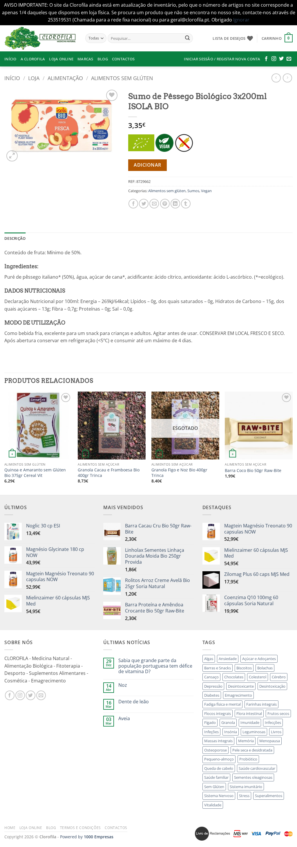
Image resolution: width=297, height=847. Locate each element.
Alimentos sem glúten (122, 78)
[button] (277, 38)
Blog (102, 59)
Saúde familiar (216, 777)
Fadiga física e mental (222, 704)
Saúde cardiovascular (257, 768)
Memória (246, 740)
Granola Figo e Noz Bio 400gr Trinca (179, 472)
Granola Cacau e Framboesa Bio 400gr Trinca (109, 472)
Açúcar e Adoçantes (259, 658)
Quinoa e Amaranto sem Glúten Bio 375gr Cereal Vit (35, 472)
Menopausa (269, 740)
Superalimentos (268, 795)
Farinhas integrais (261, 704)
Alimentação (65, 78)
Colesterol (257, 677)
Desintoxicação (272, 686)
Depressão (213, 686)
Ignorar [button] (241, 20)
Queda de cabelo (218, 768)
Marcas (85, 59)
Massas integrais (218, 740)
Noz (122, 685)
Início (10, 59)
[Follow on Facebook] (266, 59)
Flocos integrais (217, 713)
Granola (228, 722)
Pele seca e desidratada (252, 750)
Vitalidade (212, 805)
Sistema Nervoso (218, 795)
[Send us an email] (289, 59)
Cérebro (279, 677)
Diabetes (211, 695)
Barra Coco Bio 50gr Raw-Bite (253, 470)
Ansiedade (228, 658)
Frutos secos (278, 713)
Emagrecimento (238, 695)
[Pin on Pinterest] (165, 203)
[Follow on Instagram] (273, 59)
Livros (276, 731)
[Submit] (187, 38)
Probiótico (248, 759)
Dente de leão (133, 701)
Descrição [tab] (15, 238)
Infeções (211, 731)
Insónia (230, 731)
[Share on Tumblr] (186, 203)
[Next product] (275, 77)
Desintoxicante (241, 686)
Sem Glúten (214, 786)
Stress (244, 795)
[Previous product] (287, 77)
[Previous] (4, 442)
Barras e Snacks (217, 668)
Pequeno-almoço (219, 759)
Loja (33, 78)
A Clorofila (33, 59)
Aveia (124, 718)
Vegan (206, 190)
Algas (208, 658)
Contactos (123, 59)
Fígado (210, 722)
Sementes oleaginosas (253, 777)
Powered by (86, 836)
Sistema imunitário (246, 786)
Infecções (273, 722)
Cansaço (211, 677)
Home (9, 827)
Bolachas (265, 668)
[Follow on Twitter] (281, 59)
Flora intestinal (249, 713)
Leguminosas (253, 731)
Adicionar (147, 165)
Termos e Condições (80, 827)
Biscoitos (244, 668)
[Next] (292, 442)
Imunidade (249, 722)
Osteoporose (215, 750)
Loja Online (61, 59)
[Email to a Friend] (154, 203)
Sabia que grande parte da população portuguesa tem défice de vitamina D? (155, 666)
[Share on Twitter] (143, 203)
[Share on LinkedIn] (175, 203)
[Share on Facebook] (133, 203)
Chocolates (233, 677)
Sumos (193, 190)
